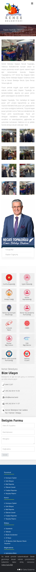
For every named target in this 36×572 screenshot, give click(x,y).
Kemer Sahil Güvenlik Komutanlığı (9, 359)
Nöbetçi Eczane (27, 359)
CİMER (27, 328)
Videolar (8, 532)
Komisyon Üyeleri (11, 478)
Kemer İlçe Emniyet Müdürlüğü (9, 313)
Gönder (5, 455)
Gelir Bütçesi (9, 481)
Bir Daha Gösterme (27, 569)
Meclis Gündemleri (11, 535)
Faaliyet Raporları (11, 490)
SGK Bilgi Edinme (27, 344)
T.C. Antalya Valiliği (9, 298)
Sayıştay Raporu (10, 493)
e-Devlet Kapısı (9, 329)
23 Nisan (8, 538)
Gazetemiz (8, 528)
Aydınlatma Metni (10, 553)
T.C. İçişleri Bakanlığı (27, 283)
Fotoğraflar (10, 250)
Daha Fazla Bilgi (7, 565)
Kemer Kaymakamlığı (27, 298)
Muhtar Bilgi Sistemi (9, 344)
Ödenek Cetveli (10, 487)
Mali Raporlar (9, 484)
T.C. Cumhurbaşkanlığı (9, 283)
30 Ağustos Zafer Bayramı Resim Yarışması (15, 542)
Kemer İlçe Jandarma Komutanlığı (27, 313)
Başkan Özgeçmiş (12, 254)
